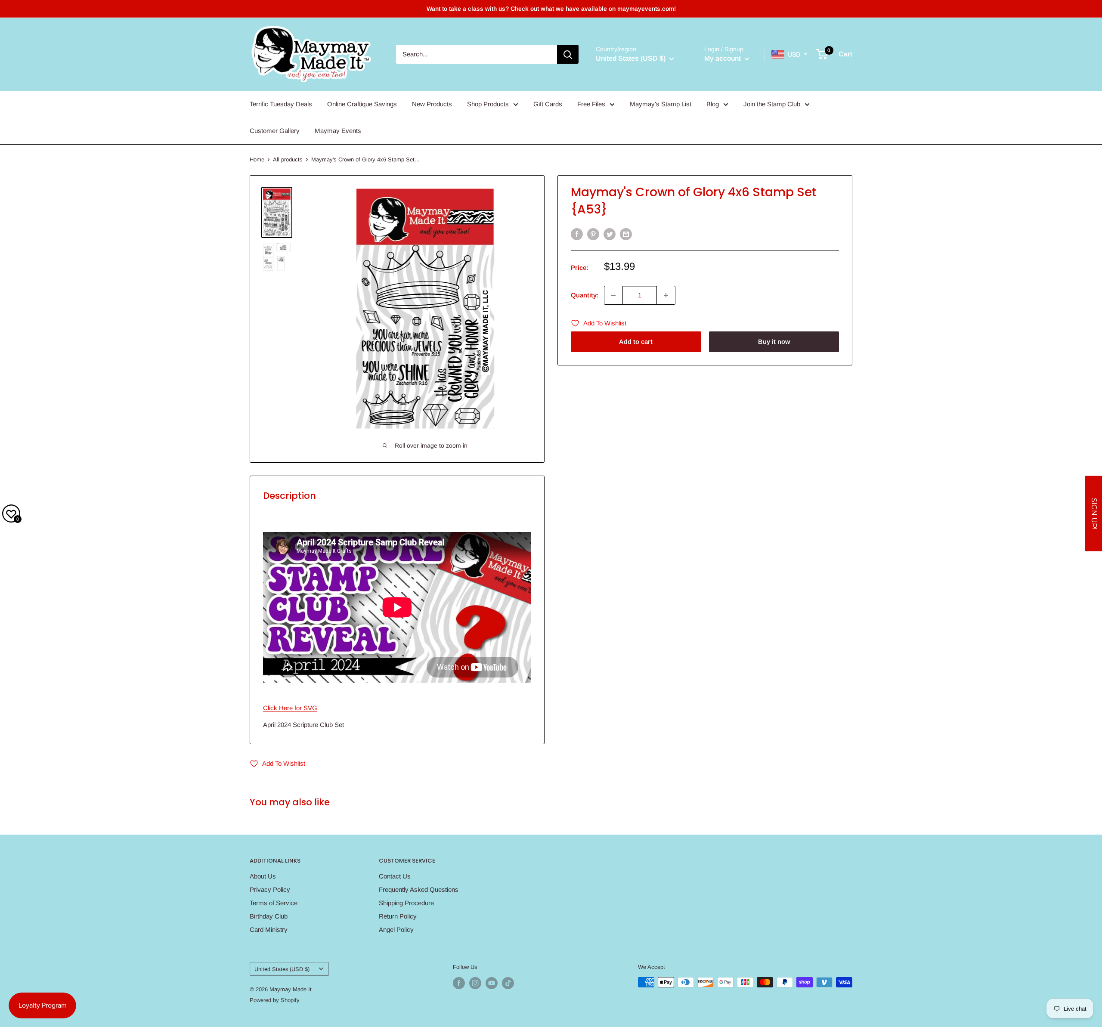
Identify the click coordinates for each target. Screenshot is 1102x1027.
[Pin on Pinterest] (593, 234)
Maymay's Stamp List (660, 104)
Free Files (591, 104)
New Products (432, 104)
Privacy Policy (270, 889)
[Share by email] (626, 234)
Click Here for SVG (290, 707)
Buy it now (774, 341)
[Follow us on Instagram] (475, 983)
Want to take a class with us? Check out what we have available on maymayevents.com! (551, 8)
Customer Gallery (275, 130)
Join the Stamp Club (771, 104)
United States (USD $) (282, 969)
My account (723, 58)
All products (288, 159)
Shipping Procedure (406, 902)
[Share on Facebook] (577, 234)
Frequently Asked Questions (418, 889)
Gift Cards (547, 104)
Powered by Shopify (275, 1000)
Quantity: (585, 295)
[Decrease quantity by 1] (613, 295)
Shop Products (488, 104)
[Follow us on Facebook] (459, 983)
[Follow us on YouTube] (492, 983)
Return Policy (398, 916)
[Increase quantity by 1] (666, 295)
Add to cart (636, 341)
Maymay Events (338, 130)
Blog (712, 104)
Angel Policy (396, 929)
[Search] (568, 54)
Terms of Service (273, 902)
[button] (1093, 513)
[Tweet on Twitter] (610, 234)
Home (257, 159)
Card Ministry (269, 929)
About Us (263, 876)
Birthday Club (269, 916)
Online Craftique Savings (362, 104)
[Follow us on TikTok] (508, 983)
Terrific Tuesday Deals (281, 104)
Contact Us (395, 876)
